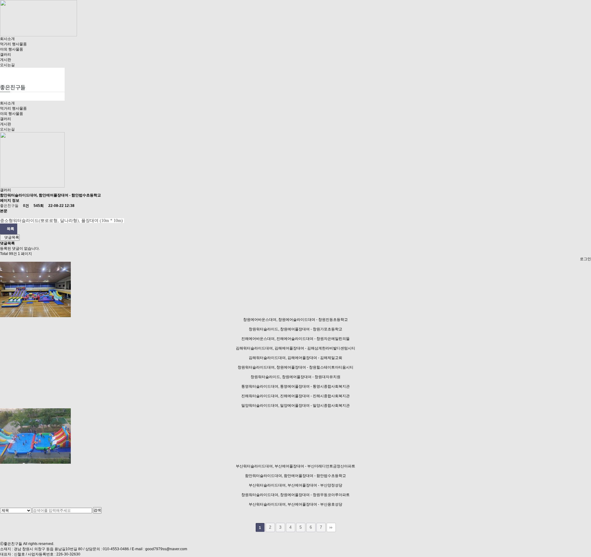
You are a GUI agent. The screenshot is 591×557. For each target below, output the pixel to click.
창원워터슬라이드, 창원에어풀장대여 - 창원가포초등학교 (295, 329)
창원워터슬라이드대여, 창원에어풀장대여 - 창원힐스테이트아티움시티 (295, 367)
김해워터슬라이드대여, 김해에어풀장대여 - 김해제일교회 (295, 358)
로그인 (585, 259)
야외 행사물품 (11, 49)
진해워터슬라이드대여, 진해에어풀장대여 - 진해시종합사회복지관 (295, 396)
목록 (10, 229)
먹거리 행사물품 (13, 44)
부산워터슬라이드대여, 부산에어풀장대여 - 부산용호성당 (295, 504)
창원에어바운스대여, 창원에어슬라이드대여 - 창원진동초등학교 (295, 319)
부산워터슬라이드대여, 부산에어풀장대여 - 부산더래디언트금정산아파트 (295, 466)
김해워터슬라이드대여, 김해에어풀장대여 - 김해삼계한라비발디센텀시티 (295, 348)
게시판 (5, 60)
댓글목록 (11, 237)
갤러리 (5, 54)
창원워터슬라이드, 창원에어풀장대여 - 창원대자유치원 (295, 377)
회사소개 (7, 39)
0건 (25, 206)
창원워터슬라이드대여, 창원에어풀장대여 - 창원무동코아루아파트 (295, 495)
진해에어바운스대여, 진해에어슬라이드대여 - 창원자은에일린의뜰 (295, 339)
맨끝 (331, 527)
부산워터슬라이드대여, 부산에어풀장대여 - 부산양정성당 (295, 485)
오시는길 (7, 65)
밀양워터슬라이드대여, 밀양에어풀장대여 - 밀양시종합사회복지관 (295, 405)
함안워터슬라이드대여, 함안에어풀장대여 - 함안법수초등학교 (295, 476)
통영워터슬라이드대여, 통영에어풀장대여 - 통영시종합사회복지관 (295, 386)
